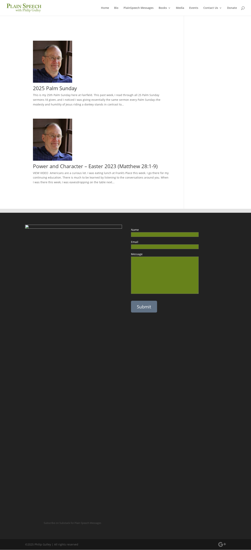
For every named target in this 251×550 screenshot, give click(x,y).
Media (180, 8)
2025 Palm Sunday (55, 88)
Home (105, 8)
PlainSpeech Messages (139, 8)
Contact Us (210, 8)
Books (163, 8)
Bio (116, 8)
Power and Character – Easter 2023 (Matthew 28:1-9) (95, 166)
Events (193, 8)
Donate (232, 8)
